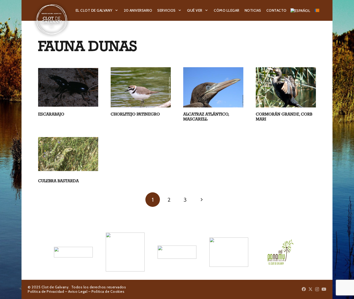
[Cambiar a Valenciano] (317, 10)
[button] (116, 10)
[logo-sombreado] (52, 19)
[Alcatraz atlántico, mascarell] (213, 87)
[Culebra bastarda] (68, 154)
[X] (310, 289)
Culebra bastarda (58, 180)
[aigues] (177, 252)
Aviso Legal (78, 291)
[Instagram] (317, 289)
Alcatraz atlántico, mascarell (206, 116)
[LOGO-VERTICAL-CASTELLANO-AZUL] (125, 252)
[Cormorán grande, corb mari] (286, 87)
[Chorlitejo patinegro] (141, 87)
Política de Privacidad (46, 291)
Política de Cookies (108, 291)
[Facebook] (304, 289)
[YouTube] (324, 289)
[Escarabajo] (68, 87)
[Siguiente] (201, 199)
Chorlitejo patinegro (135, 114)
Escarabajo (51, 114)
